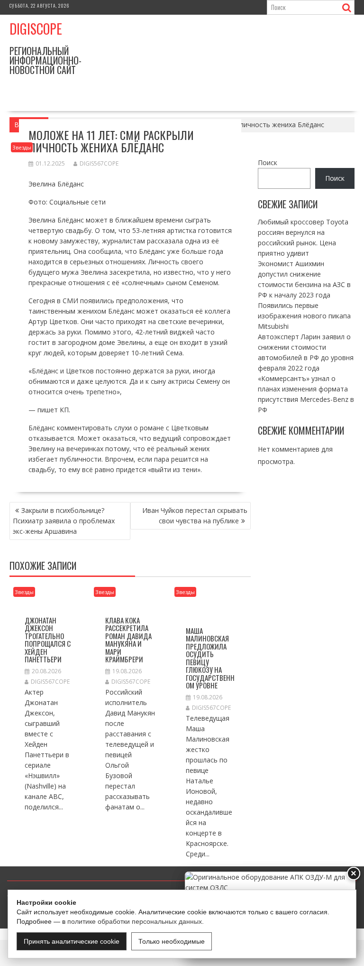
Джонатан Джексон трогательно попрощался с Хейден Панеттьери (48, 640)
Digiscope (35, 28)
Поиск (267, 162)
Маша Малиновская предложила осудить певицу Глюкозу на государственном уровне (210, 658)
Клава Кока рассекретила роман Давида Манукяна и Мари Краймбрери (128, 640)
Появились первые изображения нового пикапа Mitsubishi (304, 316)
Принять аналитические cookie (71, 941)
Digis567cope (99, 163)
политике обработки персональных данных (134, 921)
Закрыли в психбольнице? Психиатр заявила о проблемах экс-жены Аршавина (64, 521)
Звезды (21, 147)
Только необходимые (171, 941)
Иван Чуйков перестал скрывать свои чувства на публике (194, 515)
